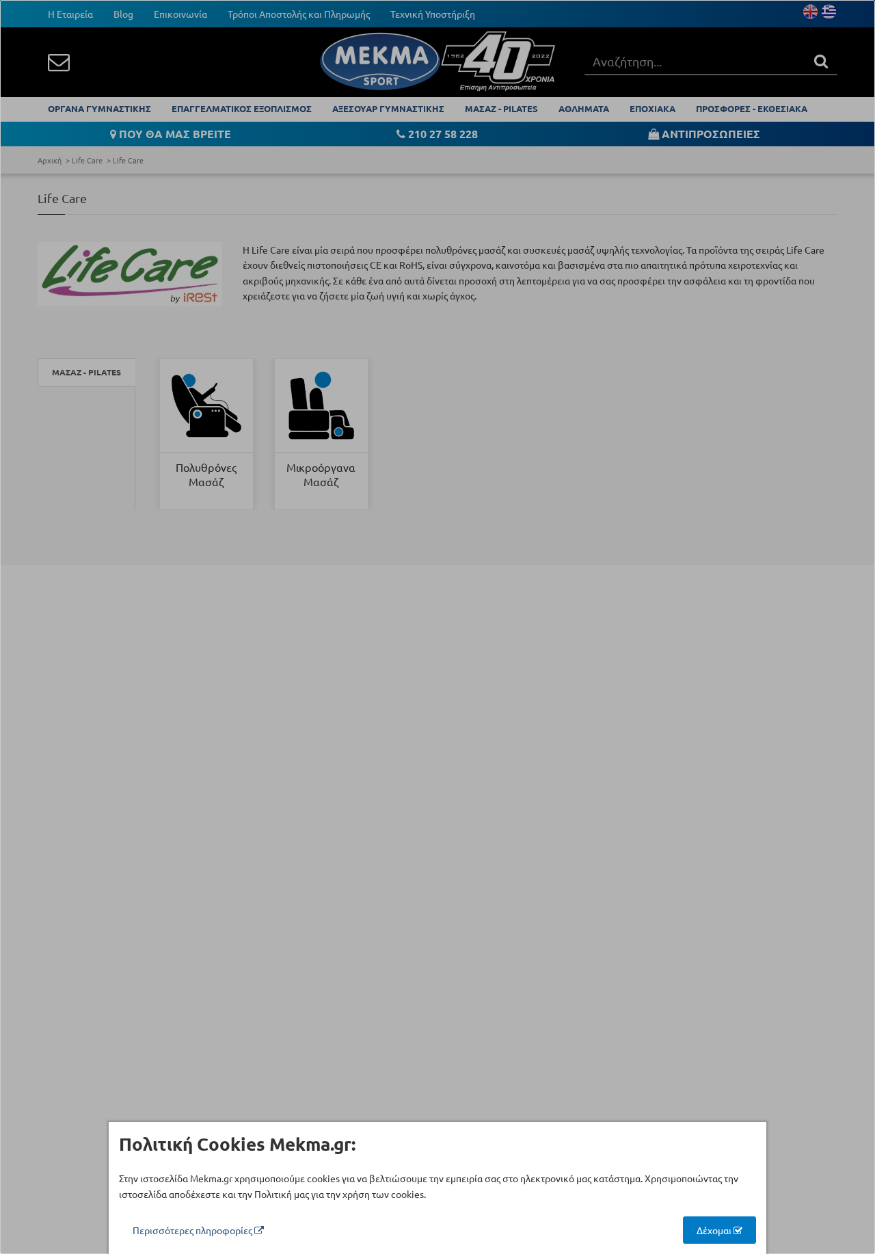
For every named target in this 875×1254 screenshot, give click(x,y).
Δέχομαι (715, 1230)
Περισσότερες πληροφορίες (193, 1230)
